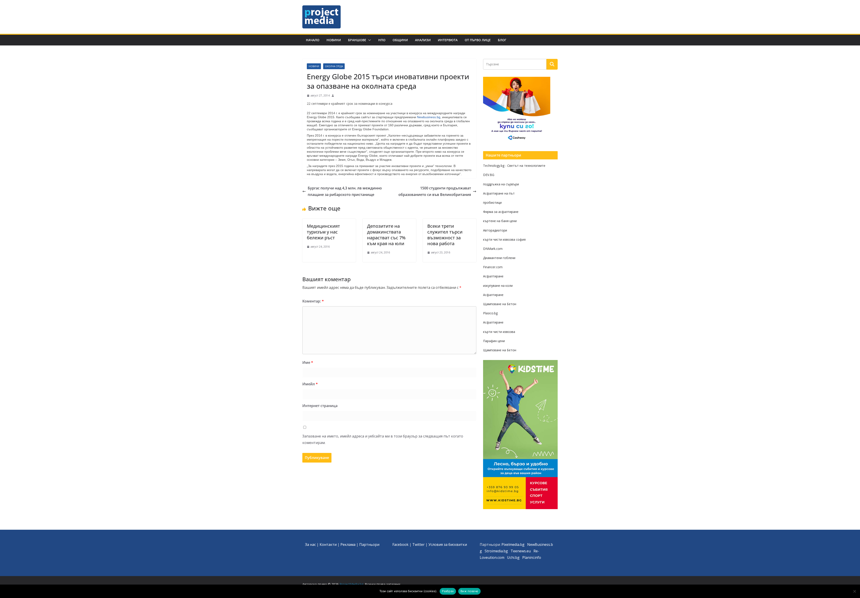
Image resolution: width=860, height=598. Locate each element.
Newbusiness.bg (428, 117)
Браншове (357, 40)
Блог (502, 40)
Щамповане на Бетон (499, 304)
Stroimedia (494, 551)
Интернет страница (320, 405)
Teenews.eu (521, 551)
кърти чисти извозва (499, 332)
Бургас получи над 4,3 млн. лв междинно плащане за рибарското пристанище (345, 191)
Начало (312, 40)
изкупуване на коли (498, 285)
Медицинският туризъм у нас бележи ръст (323, 232)
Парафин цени (494, 341)
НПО (381, 40)
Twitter (418, 544)
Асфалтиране (493, 276)
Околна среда (334, 66)
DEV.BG (488, 175)
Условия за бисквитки (447, 544)
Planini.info (531, 557)
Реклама (347, 544)
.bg (505, 551)
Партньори (369, 544)
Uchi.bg (513, 557)
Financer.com (493, 267)
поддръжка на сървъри (501, 184)
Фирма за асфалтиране (500, 212)
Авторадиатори (495, 230)
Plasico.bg (490, 313)
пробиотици (492, 202)
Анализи (423, 40)
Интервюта (448, 40)
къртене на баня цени (500, 221)
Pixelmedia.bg (513, 544)
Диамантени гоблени (499, 258)
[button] (368, 40)
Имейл (310, 384)
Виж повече (469, 591)
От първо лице (478, 40)
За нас (310, 544)
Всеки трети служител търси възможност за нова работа (444, 234)
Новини (334, 40)
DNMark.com (493, 248)
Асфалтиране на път (499, 193)
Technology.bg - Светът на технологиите (514, 165)
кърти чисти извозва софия (504, 239)
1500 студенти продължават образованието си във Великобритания (434, 191)
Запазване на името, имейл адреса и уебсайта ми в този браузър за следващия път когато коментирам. (382, 439)
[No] (854, 591)
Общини (400, 40)
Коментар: (313, 301)
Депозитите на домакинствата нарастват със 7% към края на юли (386, 234)
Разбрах (448, 591)
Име (307, 362)
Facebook (400, 544)
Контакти (328, 544)
